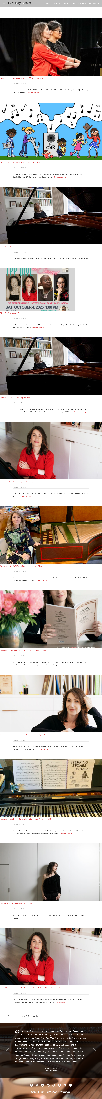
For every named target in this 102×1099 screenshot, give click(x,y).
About (48, 3)
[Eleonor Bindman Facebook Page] (31, 1086)
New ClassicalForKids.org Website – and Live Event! (20, 162)
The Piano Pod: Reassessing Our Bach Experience (19, 482)
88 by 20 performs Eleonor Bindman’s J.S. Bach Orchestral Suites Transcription (31, 988)
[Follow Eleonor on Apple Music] (59, 1086)
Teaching (81, 3)
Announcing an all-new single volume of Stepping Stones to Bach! (25, 819)
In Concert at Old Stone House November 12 (17, 903)
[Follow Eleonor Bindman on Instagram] (37, 1086)
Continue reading (33, 93)
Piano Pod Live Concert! (9, 313)
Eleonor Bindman (10, 3)
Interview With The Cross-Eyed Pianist (15, 397)
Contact (96, 3)
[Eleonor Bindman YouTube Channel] (48, 1086)
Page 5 (24, 1016)
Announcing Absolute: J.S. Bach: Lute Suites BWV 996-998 (23, 650)
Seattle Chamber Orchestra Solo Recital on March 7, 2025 (22, 735)
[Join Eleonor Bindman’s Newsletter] (70, 1086)
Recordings (65, 3)
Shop (89, 3)
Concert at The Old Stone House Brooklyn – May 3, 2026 (22, 78)
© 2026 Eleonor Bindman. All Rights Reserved (50, 1092)
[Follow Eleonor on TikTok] (65, 1086)
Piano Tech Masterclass (9, 247)
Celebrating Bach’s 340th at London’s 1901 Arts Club (21, 566)
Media (73, 3)
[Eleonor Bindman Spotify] (54, 1086)
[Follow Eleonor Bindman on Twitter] (42, 1086)
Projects (55, 3)
